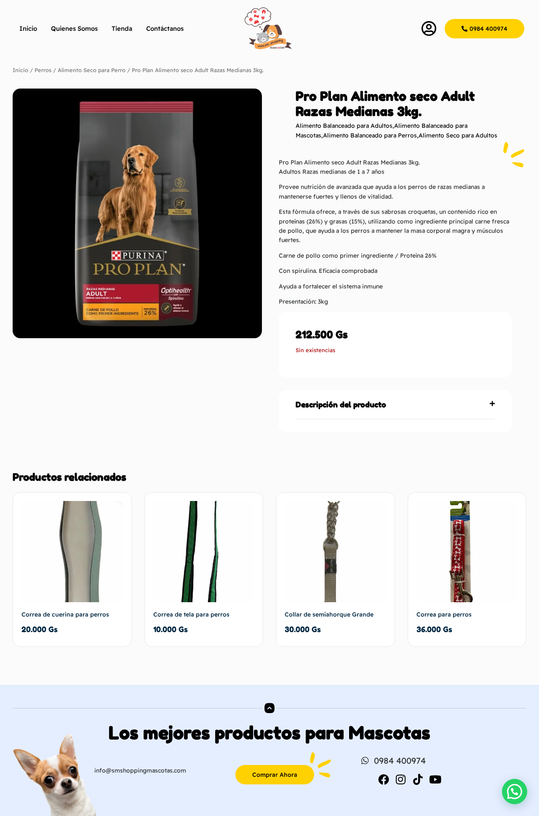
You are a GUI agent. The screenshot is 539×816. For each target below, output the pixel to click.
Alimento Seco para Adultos (458, 135)
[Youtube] (435, 779)
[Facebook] (383, 779)
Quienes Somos (74, 28)
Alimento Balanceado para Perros (370, 135)
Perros (43, 70)
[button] (395, 404)
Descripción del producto (341, 404)
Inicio (28, 28)
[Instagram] (400, 779)
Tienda (122, 28)
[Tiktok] (418, 779)
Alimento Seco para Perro (91, 70)
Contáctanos (165, 28)
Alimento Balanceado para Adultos (344, 125)
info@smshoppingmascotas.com (140, 770)
